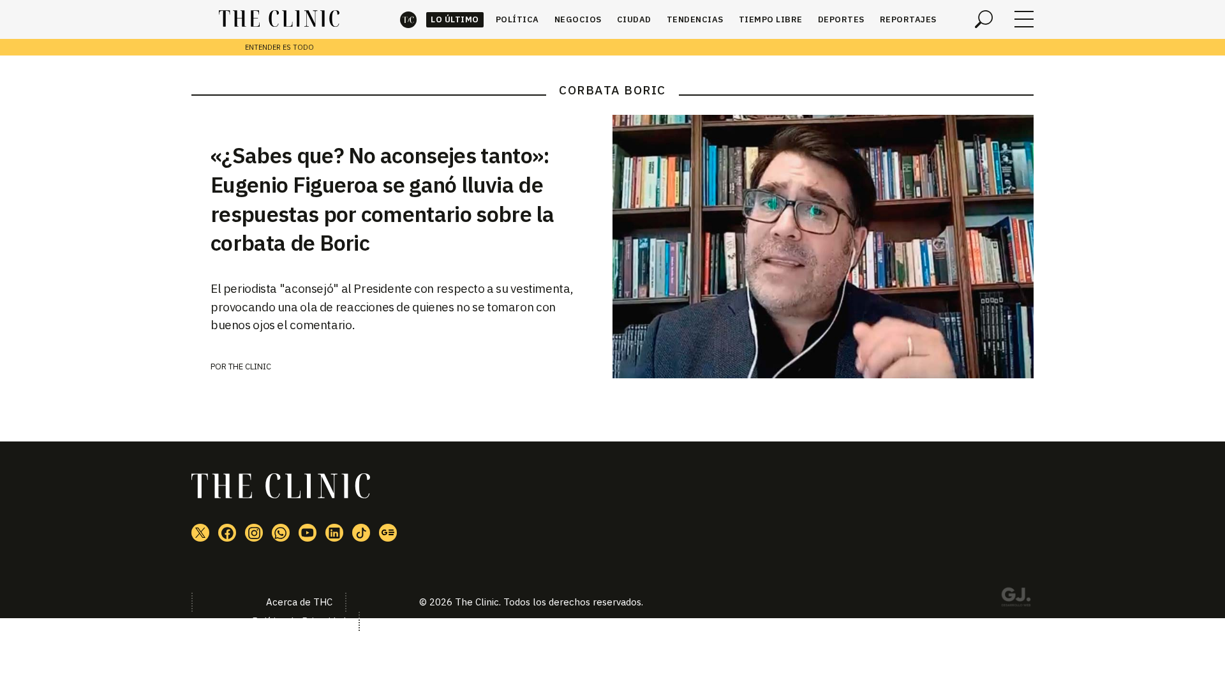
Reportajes (908, 19)
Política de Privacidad (299, 621)
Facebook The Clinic (227, 533)
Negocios (578, 19)
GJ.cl (1016, 599)
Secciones (1024, 19)
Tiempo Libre (771, 19)
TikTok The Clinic (361, 533)
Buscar (984, 19)
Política (517, 19)
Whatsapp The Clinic (281, 533)
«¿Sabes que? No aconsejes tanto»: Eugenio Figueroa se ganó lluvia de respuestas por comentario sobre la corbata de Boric (382, 199)
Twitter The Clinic (200, 533)
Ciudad (634, 19)
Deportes (841, 19)
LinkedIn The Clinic (334, 533)
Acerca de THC (299, 602)
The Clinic (408, 19)
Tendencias (695, 19)
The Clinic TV (307, 533)
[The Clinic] (279, 19)
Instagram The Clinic (254, 533)
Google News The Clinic (388, 533)
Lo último (455, 19)
